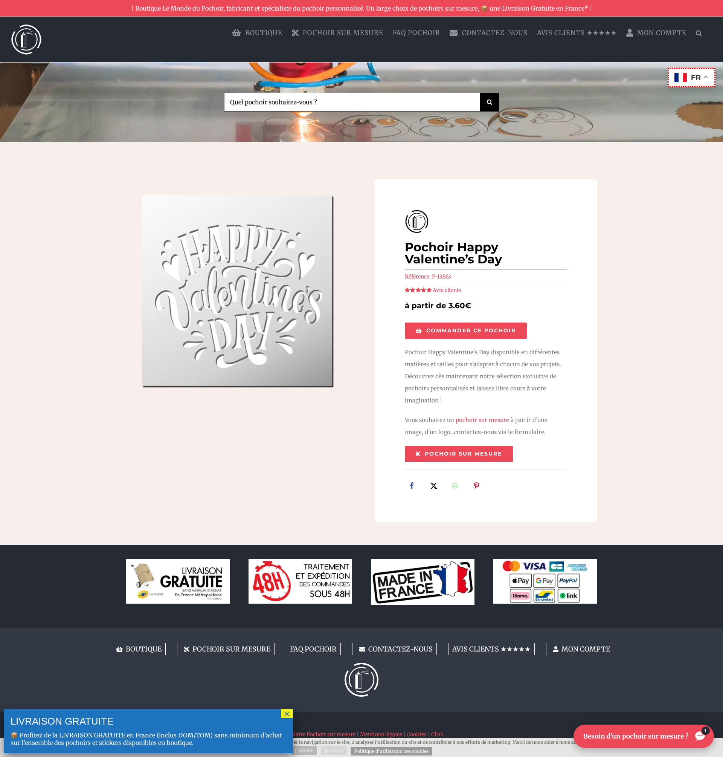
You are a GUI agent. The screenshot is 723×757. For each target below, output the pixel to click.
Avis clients (447, 290)
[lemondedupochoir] (361, 665)
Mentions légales (381, 734)
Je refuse (334, 750)
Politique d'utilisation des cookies (391, 751)
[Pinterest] (476, 486)
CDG (437, 734)
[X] (434, 486)
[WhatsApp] (455, 486)
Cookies (417, 734)
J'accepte (304, 750)
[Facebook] (412, 486)
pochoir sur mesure (482, 420)
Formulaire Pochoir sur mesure (316, 734)
